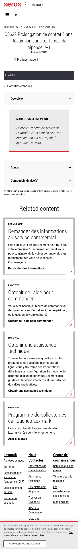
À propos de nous (14, 460)
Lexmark (10, 455)
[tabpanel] (39, 133)
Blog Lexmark (61, 502)
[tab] (39, 98)
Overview (17, 98)
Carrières (9, 466)
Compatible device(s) (24, 180)
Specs (15, 167)
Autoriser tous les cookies (24, 543)
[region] (39, 535)
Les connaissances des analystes (61, 491)
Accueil (46, 4)
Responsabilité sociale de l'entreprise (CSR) (14, 477)
